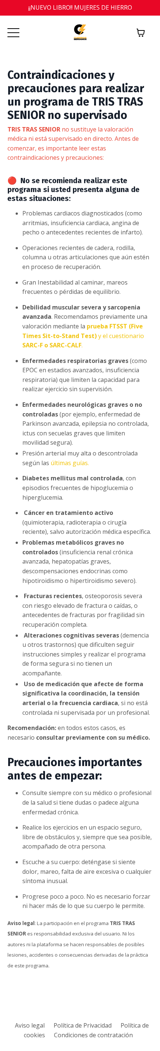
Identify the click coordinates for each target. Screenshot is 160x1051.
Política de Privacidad (83, 1025)
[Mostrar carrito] (141, 33)
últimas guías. (70, 463)
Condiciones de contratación (93, 1035)
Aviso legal (30, 1025)
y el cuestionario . (83, 335)
